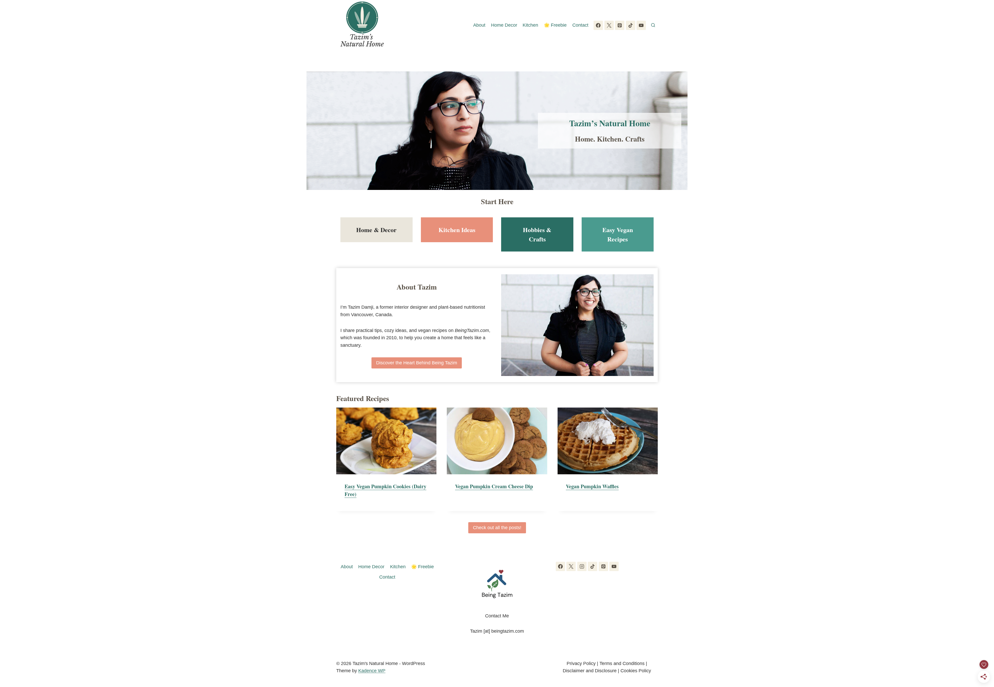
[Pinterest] (619, 25)
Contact (580, 25)
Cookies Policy (635, 670)
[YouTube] (641, 25)
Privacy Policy (581, 663)
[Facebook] (598, 25)
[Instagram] (582, 566)
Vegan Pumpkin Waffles (592, 486)
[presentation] (386, 441)
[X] (609, 25)
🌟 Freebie (555, 25)
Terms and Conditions (622, 663)
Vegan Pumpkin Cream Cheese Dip (494, 486)
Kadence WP (371, 670)
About (479, 25)
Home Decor (504, 25)
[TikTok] (630, 25)
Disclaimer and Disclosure (590, 670)
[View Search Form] (653, 25)
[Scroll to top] (980, 655)
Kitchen (530, 25)
